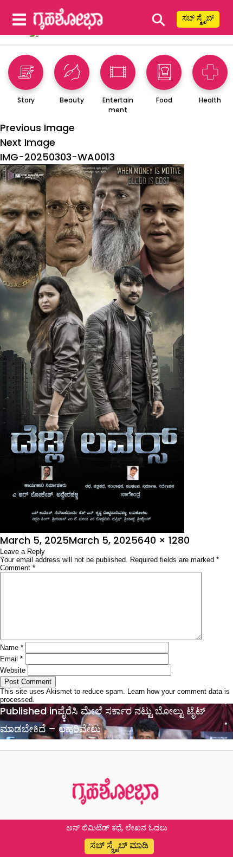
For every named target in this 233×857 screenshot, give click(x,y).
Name (11, 647)
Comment (17, 568)
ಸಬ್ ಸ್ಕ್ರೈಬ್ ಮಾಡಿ (119, 845)
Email (11, 659)
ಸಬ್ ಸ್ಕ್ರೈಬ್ (198, 17)
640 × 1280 (164, 540)
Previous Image (37, 127)
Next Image (27, 142)
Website (12, 670)
